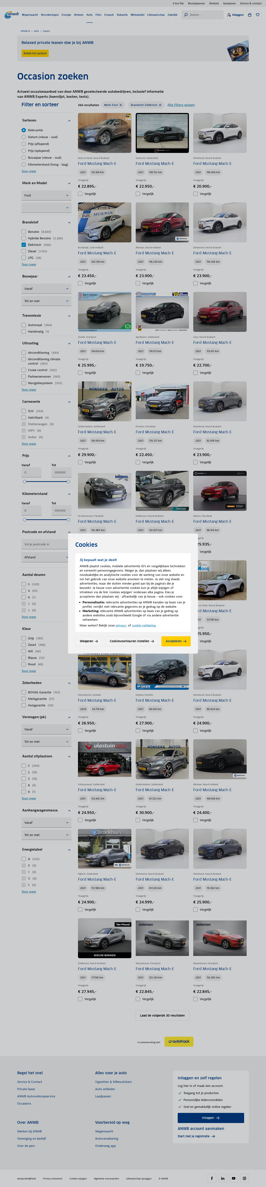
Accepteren (174, 641)
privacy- (121, 625)
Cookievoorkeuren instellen (129, 641)
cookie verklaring (144, 625)
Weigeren (86, 641)
